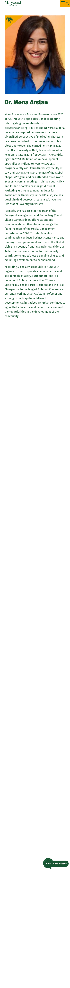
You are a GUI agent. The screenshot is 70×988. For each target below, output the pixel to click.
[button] (56, 863)
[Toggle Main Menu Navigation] (65, 3)
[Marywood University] (13, 3)
